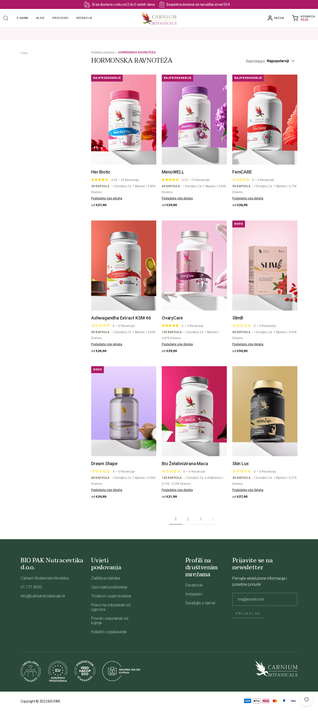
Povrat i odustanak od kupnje (109, 620)
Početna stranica (103, 52)
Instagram (193, 594)
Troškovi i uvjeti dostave (111, 596)
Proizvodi (60, 18)
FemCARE (242, 172)
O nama (22, 18)
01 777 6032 (31, 587)
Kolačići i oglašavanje (109, 631)
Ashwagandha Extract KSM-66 (121, 317)
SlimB (237, 317)
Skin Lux (240, 463)
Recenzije (84, 18)
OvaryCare (172, 317)
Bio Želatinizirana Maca (185, 463)
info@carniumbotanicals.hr (43, 596)
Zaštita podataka (105, 578)
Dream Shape (104, 463)
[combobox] (283, 61)
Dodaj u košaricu (126, 154)
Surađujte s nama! (200, 603)
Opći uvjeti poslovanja (109, 587)
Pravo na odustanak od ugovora (110, 607)
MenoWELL (173, 172)
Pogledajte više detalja (106, 198)
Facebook (194, 585)
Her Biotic (101, 172)
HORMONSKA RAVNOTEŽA (137, 52)
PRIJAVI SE (248, 613)
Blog (40, 18)
